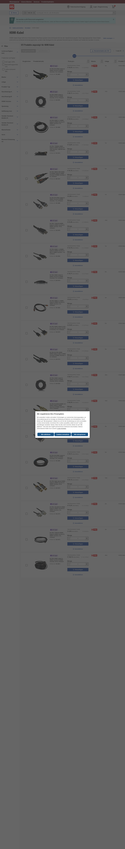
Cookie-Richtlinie (61, 428)
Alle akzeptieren (79, 434)
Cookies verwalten (62, 434)
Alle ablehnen (45, 434)
